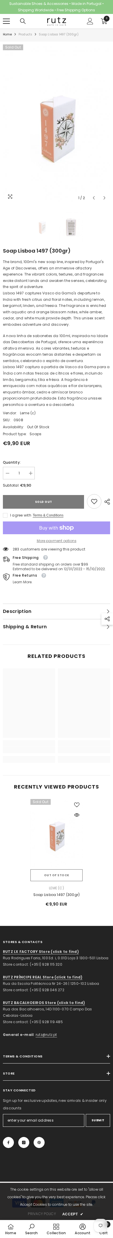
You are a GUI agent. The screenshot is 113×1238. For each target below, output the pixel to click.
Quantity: (12, 462)
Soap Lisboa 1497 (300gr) (56, 894)
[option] (56, 124)
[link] (94, 501)
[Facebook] (8, 1142)
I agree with (20, 515)
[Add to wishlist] (76, 804)
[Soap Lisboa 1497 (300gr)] (56, 834)
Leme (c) (28, 413)
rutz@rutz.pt (46, 1034)
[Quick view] (76, 815)
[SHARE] (105, 502)
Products (25, 34)
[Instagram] (23, 1142)
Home (7, 34)
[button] (94, 198)
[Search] (22, 21)
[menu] (6, 21)
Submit (98, 1120)
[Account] (90, 21)
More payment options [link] (56, 540)
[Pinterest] (39, 1142)
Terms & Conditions (48, 515)
